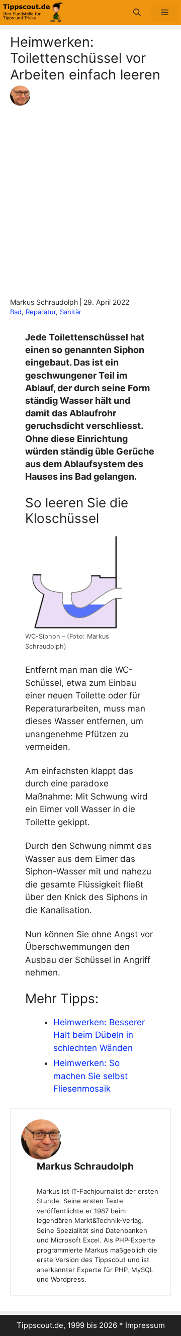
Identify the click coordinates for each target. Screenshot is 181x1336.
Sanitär (70, 312)
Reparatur (41, 312)
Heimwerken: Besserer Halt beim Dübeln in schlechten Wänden (99, 1035)
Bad (16, 312)
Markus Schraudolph (85, 1166)
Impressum (145, 1325)
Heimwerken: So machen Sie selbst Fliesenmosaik (90, 1076)
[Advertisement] (90, 201)
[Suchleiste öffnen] (137, 13)
